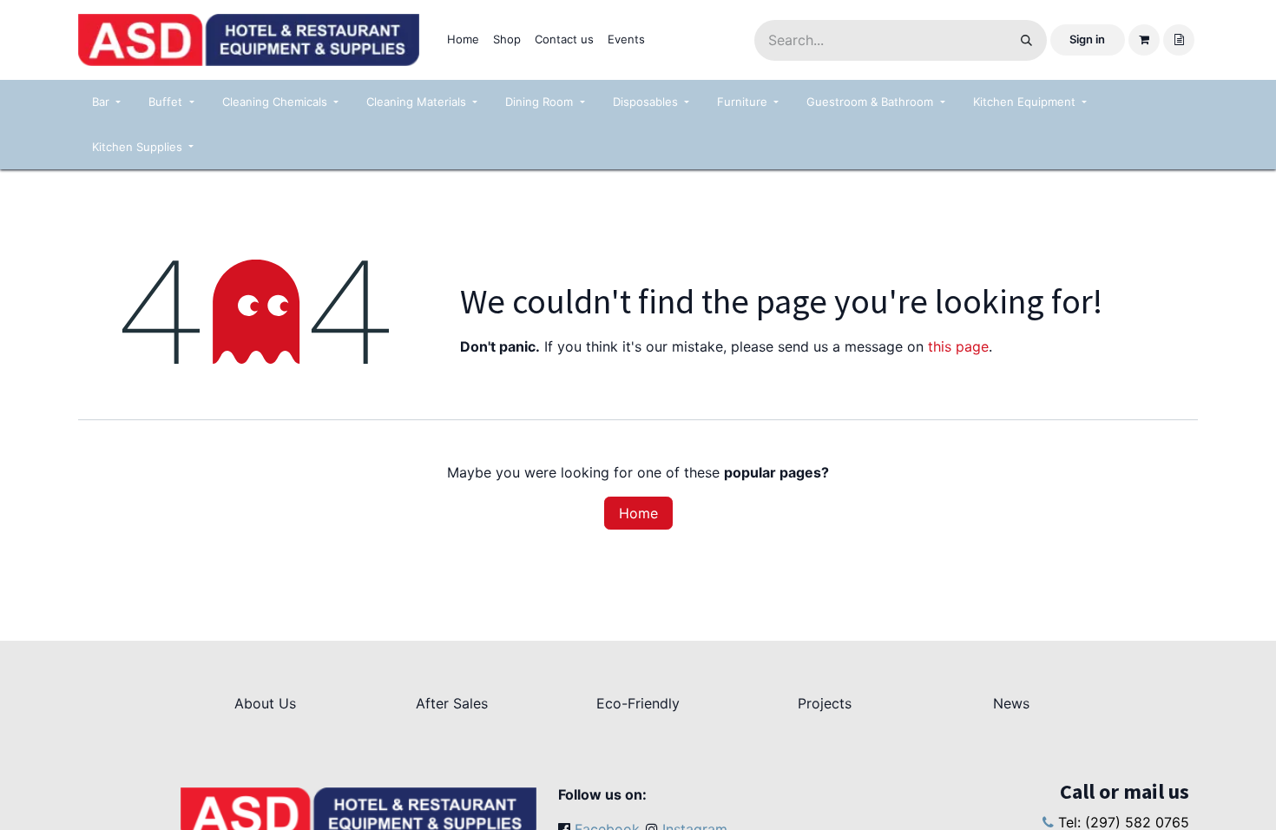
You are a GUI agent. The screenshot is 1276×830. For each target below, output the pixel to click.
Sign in (1087, 39)
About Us (265, 703)
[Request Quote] (1178, 40)
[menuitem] (463, 40)
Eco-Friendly (638, 703)
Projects (825, 703)
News (1011, 703)
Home (638, 513)
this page (958, 346)
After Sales (452, 703)
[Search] (1026, 40)
